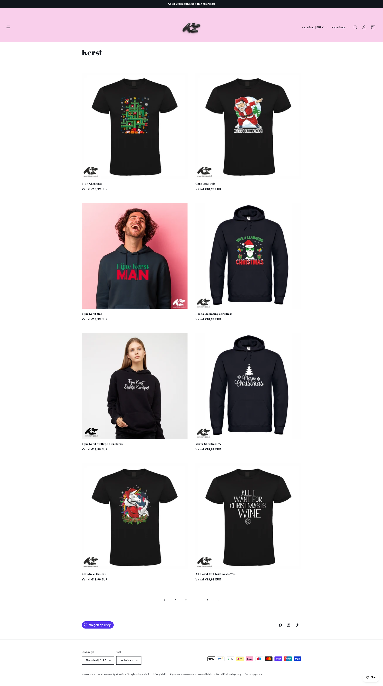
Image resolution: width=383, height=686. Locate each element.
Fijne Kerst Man (92, 313)
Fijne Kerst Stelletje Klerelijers (102, 444)
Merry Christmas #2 (208, 444)
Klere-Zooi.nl (96, 674)
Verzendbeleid (205, 674)
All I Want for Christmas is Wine (216, 574)
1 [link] (164, 600)
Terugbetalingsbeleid (138, 674)
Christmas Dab (205, 183)
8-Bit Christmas (92, 183)
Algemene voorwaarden (182, 674)
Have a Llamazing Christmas (214, 313)
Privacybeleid (159, 674)
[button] (8, 27)
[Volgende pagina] (218, 599)
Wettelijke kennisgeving (228, 674)
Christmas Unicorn (94, 574)
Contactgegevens (253, 674)
